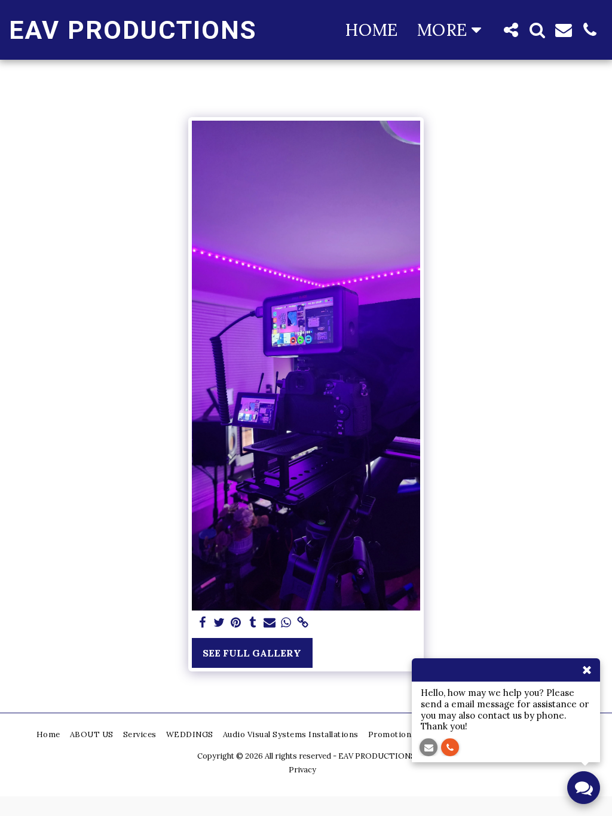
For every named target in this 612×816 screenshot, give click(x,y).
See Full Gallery (252, 653)
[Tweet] (219, 622)
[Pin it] (236, 622)
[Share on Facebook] (203, 622)
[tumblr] (253, 622)
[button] (511, 30)
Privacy (302, 770)
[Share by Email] (270, 622)
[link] (303, 622)
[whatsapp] (286, 622)
